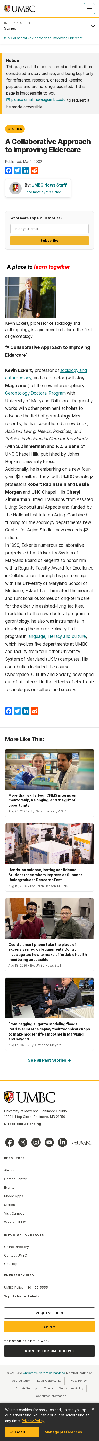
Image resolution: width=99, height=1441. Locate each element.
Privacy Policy (33, 1421)
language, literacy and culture (56, 636)
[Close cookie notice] (92, 1409)
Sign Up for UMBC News (49, 1351)
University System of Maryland (44, 1373)
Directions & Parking (22, 1124)
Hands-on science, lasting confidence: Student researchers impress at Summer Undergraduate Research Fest (45, 875)
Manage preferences (63, 1432)
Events (9, 1187)
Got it (20, 1432)
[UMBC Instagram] (36, 1142)
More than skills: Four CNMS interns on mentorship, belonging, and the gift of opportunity (42, 800)
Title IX (50, 1388)
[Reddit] (34, 171)
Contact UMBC (15, 1255)
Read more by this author (43, 192)
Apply (49, 1327)
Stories (15, 129)
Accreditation (21, 1380)
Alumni (9, 1170)
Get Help (11, 1264)
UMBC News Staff (49, 185)
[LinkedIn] (25, 171)
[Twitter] (17, 171)
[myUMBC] (82, 1142)
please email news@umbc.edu (38, 99)
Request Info (49, 1313)
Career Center (15, 1179)
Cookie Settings (26, 1388)
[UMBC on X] (22, 1142)
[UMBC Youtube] (49, 1142)
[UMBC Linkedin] (62, 1142)
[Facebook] (8, 171)
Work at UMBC (15, 1222)
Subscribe (49, 240)
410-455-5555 (37, 1287)
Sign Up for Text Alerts (21, 1296)
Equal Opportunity (51, 1380)
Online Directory (16, 1247)
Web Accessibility (72, 1388)
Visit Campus (14, 1213)
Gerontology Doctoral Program (35, 393)
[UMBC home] (19, 8)
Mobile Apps (13, 1196)
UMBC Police (14, 1287)
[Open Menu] (89, 8)
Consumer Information (51, 1396)
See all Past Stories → (49, 1060)
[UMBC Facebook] (9, 1142)
